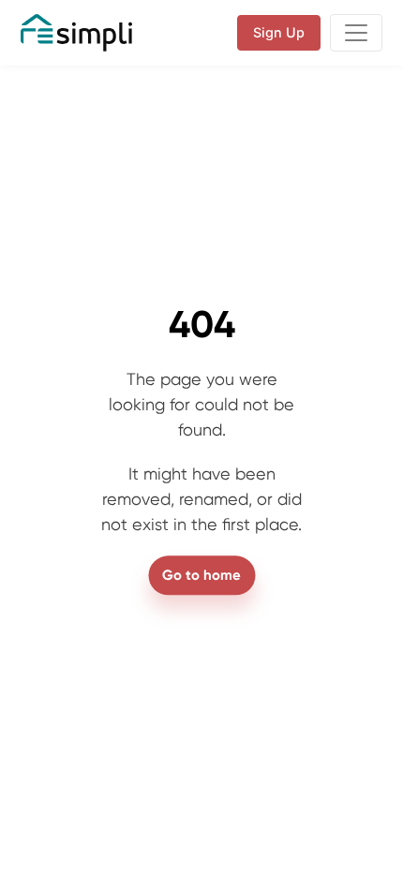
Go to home (201, 575)
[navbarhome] (76, 32)
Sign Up (279, 32)
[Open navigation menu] (356, 33)
